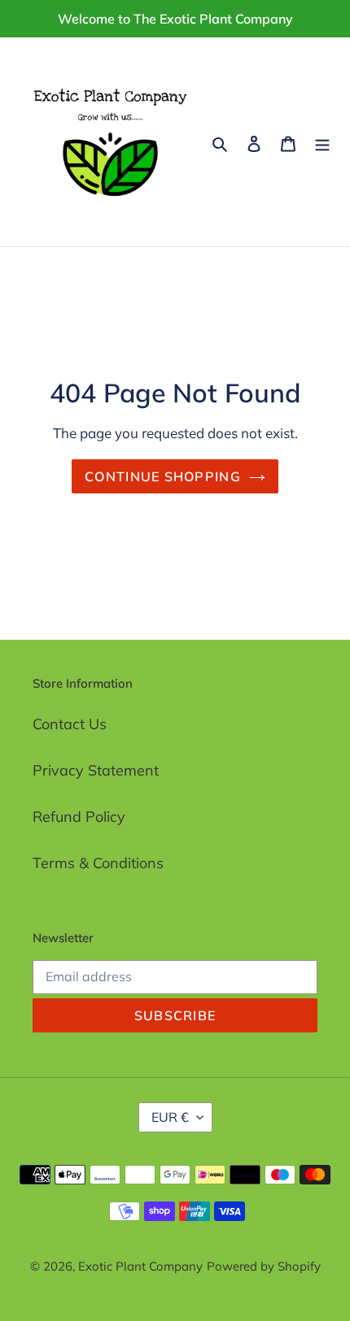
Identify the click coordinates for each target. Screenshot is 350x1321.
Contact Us (70, 724)
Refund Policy (79, 816)
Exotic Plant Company (140, 1266)
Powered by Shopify (264, 1266)
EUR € (170, 1117)
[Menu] (322, 142)
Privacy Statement (96, 770)
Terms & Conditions (98, 863)
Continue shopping (163, 476)
